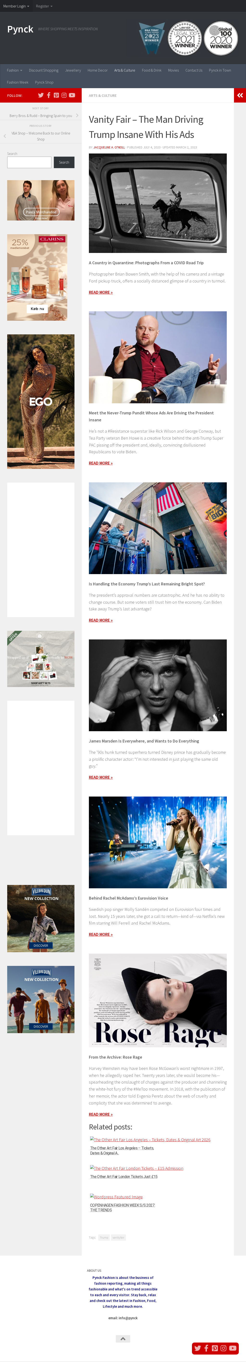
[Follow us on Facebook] (48, 95)
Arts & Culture (124, 70)
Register (42, 6)
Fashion (13, 70)
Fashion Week (17, 82)
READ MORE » (101, 463)
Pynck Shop (44, 82)
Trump (104, 1237)
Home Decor (98, 70)
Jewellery (73, 70)
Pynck (20, 29)
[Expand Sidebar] (240, 95)
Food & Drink (151, 70)
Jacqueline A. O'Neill (109, 147)
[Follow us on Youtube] (71, 95)
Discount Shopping (43, 70)
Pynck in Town (220, 70)
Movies (173, 70)
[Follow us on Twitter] (41, 95)
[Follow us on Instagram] (64, 95)
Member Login (14, 6)
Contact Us (193, 70)
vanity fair (118, 1237)
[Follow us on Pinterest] (56, 95)
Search (12, 153)
